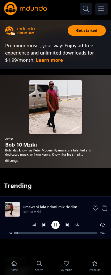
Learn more (49, 60)
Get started (86, 30)
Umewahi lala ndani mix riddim (50, 206)
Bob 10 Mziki (32, 212)
